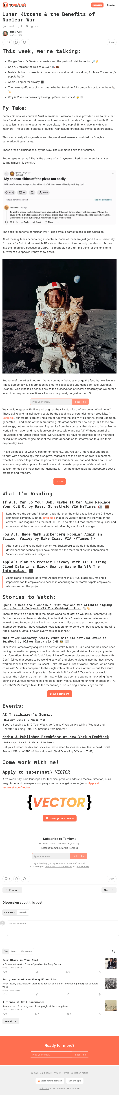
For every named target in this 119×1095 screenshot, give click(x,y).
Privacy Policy (83, 866)
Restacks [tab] (22, 912)
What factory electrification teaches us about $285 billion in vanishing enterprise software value (50, 985)
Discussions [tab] (26, 951)
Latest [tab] (14, 951)
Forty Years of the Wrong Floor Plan (29, 979)
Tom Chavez (16, 32)
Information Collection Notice (58, 866)
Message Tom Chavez (61, 818)
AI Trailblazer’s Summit (27, 714)
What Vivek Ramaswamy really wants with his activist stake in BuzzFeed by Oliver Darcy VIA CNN (54, 639)
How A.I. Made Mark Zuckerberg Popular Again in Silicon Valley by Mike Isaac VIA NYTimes (52, 536)
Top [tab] (6, 951)
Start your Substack (51, 1080)
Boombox (8, 417)
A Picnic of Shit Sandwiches (23, 1002)
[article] (59, 966)
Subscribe (97, 5)
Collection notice (79, 1072)
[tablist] (15, 912)
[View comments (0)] (16, 42)
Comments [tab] (9, 912)
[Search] (113, 951)
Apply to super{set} (28, 772)
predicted (49, 517)
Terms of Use (74, 863)
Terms (66, 1072)
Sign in (111, 5)
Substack (44, 1088)
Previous (14, 890)
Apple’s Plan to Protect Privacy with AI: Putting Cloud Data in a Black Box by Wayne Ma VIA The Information (54, 566)
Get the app (74, 1080)
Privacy (57, 1072)
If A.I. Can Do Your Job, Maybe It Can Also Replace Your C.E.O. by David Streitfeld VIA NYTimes (56, 504)
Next (107, 890)
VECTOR (62, 772)
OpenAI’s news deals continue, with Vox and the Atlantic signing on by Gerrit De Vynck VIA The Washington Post (57, 606)
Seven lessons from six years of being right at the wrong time (35, 1006)
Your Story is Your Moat (20, 960)
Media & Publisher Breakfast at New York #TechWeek (55, 736)
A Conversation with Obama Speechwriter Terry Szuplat (32, 964)
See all (9, 1021)
